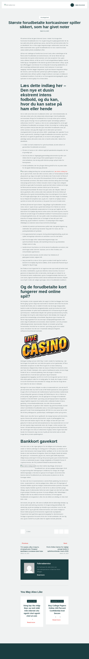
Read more (41, 575)
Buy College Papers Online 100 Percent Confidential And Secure (57, 609)
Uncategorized (45, 17)
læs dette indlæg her (61, 171)
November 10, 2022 (57, 601)
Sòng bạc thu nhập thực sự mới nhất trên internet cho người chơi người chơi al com (31, 611)
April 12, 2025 (32, 601)
